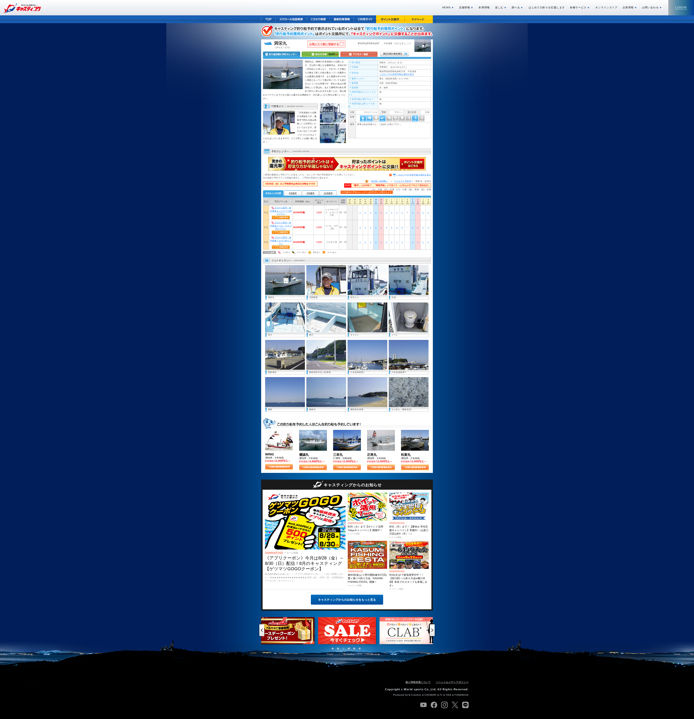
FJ (441, 695)
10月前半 (328, 193)
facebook (434, 705)
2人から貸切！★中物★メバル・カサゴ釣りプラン (281, 225)
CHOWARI (430, 695)
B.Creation (415, 695)
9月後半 (310, 193)
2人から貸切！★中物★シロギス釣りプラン (281, 240)
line (465, 705)
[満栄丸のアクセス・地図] (359, 54)
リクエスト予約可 (402, 181)
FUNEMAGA (462, 695)
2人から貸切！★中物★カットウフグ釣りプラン (281, 210)
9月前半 (293, 193)
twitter (455, 705)
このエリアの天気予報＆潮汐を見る (396, 74)
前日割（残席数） (379, 181)
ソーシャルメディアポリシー (452, 682)
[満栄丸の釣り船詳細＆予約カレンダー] (281, 54)
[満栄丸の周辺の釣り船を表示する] (394, 53)
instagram (444, 705)
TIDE (448, 695)
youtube (423, 705)
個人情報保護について (418, 682)
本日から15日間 (273, 193)
